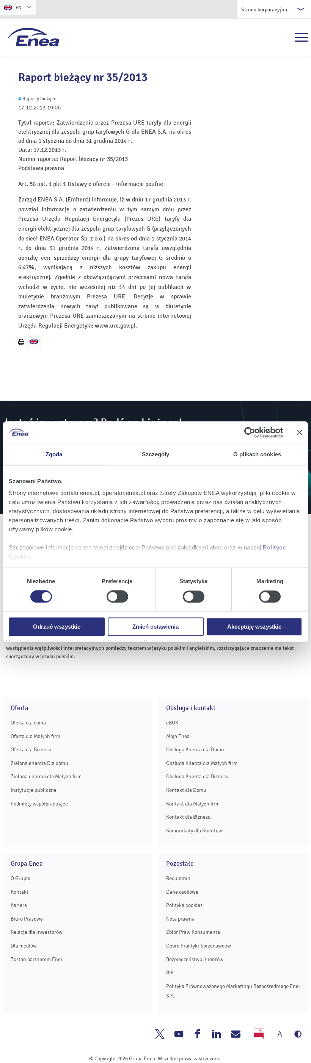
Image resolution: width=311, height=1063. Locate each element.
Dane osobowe (182, 892)
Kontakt (19, 892)
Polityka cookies (184, 905)
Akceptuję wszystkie (254, 626)
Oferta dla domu (28, 723)
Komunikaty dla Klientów (194, 830)
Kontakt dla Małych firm (193, 804)
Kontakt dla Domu (186, 790)
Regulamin (178, 878)
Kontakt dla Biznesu (188, 817)
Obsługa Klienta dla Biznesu (197, 776)
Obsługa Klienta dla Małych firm (201, 763)
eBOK (172, 723)
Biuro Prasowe (27, 919)
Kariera (19, 905)
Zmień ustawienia (155, 626)
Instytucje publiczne (34, 790)
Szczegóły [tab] (156, 454)
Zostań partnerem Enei (36, 959)
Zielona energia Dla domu (39, 763)
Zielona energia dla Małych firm (46, 776)
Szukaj (285, 37)
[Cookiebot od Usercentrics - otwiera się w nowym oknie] (250, 432)
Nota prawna (180, 919)
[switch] (117, 597)
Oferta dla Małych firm (35, 736)
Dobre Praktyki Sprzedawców (198, 946)
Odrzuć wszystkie (56, 626)
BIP (170, 972)
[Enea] (33, 37)
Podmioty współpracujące (39, 804)
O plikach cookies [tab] (257, 454)
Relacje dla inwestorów (37, 932)
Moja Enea (178, 736)
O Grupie (20, 878)
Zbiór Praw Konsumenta (193, 932)
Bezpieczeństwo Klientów (194, 959)
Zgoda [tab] (54, 454)
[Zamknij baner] (299, 432)
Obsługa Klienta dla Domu (195, 749)
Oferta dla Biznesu (31, 749)
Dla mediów (24, 946)
